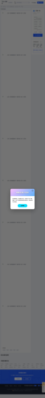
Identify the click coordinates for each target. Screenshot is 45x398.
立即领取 (22, 205)
